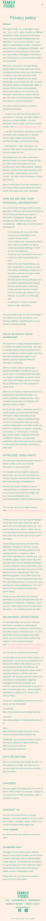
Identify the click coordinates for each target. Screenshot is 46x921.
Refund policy (23, 907)
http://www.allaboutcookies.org (27, 127)
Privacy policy (33, 904)
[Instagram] (26, 910)
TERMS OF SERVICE (14, 904)
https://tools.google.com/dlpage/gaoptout (25, 510)
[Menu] (42, 5)
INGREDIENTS (35, 900)
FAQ (7, 900)
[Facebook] (19, 910)
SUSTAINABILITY (19, 900)
